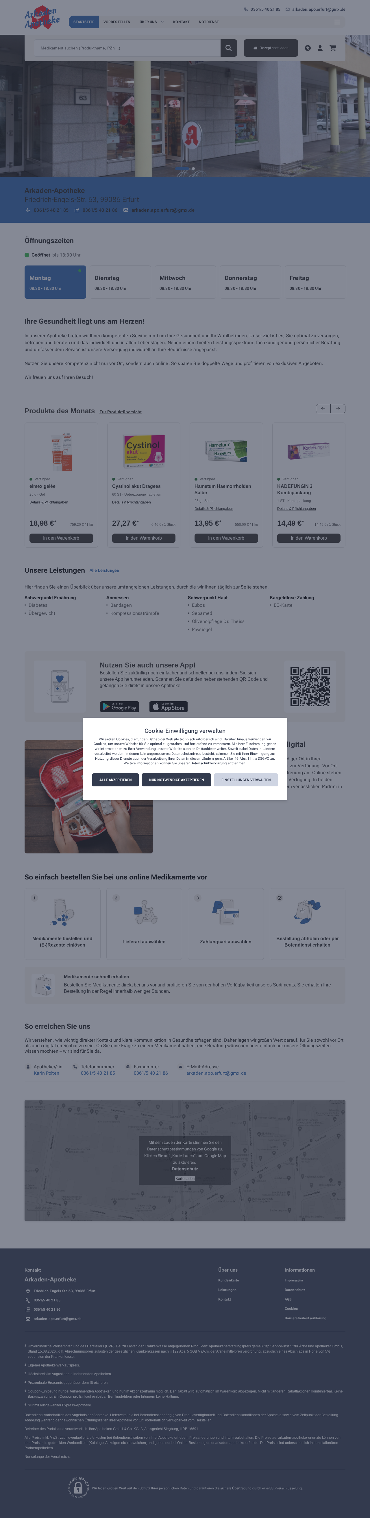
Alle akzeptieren (115, 780)
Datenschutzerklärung (208, 763)
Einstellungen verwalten (246, 780)
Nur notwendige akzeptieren (176, 780)
